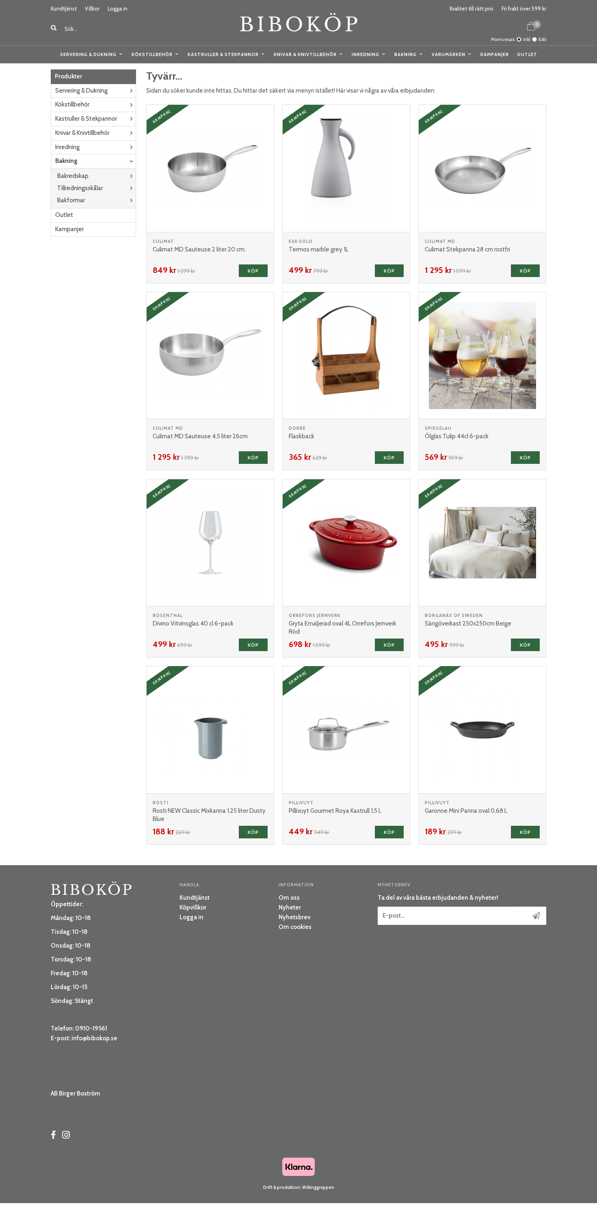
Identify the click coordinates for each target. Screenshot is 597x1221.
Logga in (118, 8)
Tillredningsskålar (80, 188)
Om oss (289, 897)
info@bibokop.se (94, 1038)
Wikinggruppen (318, 1187)
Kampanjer (494, 54)
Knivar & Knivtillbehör (305, 54)
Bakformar (71, 200)
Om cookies (295, 927)
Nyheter (290, 907)
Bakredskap (73, 176)
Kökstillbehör (152, 54)
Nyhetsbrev (294, 917)
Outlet (527, 54)
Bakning (405, 54)
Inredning (365, 54)
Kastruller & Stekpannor (223, 54)
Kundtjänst (64, 8)
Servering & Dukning (88, 54)
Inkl (526, 39)
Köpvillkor (193, 907)
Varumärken (448, 54)
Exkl (542, 39)
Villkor (92, 8)
